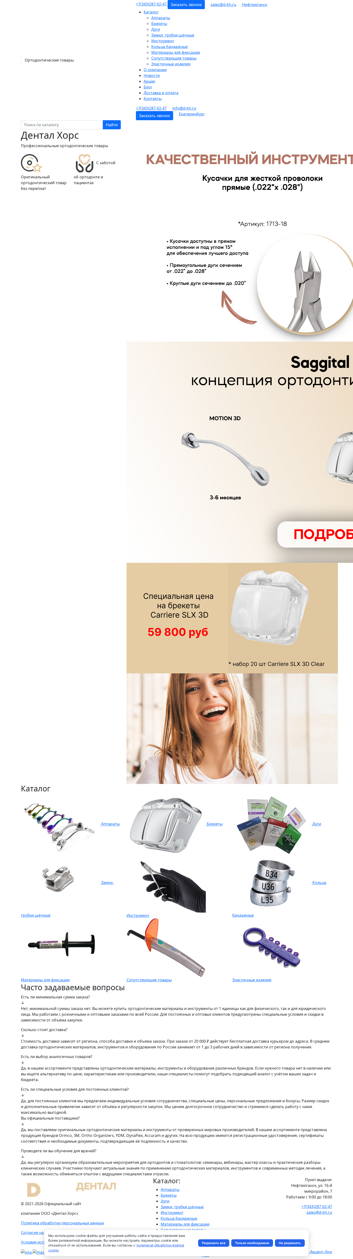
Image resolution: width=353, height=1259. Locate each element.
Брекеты (159, 23)
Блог (148, 87)
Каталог (151, 12)
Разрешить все (213, 1243)
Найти (112, 124)
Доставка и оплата (161, 92)
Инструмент (162, 41)
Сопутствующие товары (173, 58)
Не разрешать (290, 1243)
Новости (152, 75)
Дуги (155, 29)
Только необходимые (252, 1243)
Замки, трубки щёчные (172, 35)
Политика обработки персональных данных (62, 1223)
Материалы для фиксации (175, 52)
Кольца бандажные (169, 46)
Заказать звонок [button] (186, 4)
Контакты (153, 98)
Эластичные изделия (170, 64)
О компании (155, 69)
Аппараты (160, 17)
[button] (254, 4)
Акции (149, 81)
